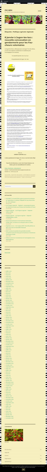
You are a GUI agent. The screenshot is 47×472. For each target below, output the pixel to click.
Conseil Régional (26, 174)
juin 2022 (8, 351)
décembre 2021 (9, 361)
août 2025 (8, 288)
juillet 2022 (8, 349)
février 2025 (9, 298)
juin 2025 (8, 291)
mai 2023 (8, 332)
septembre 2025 (10, 286)
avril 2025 (8, 295)
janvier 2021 (9, 380)
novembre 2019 (9, 399)
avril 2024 (8, 314)
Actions (6, 455)
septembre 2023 (10, 325)
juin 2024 (8, 310)
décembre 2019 (9, 397)
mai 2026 (8, 274)
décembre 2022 (9, 341)
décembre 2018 (9, 416)
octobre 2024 (9, 305)
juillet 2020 (8, 389)
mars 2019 (8, 411)
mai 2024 (8, 312)
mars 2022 (8, 356)
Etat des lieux (8, 449)
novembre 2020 (10, 384)
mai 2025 (8, 293)
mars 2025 (8, 296)
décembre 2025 (9, 281)
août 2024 (8, 308)
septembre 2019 (10, 402)
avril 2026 (8, 276)
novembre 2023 (10, 322)
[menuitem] (1, 1)
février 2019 (9, 413)
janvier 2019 (9, 414)
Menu (39, 11)
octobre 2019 (9, 401)
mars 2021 (8, 377)
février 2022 (9, 358)
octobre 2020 (9, 385)
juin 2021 (8, 372)
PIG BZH (8, 10)
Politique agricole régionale (15, 177)
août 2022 (8, 348)
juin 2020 (8, 390)
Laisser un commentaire (26, 177)
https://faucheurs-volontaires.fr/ (13, 168)
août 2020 (8, 387)
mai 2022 (8, 353)
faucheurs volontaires (25, 176)
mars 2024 (8, 315)
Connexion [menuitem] (6, 1)
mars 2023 (8, 336)
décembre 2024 (9, 302)
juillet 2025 (8, 290)
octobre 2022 (9, 344)
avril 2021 (8, 375)
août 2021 (8, 368)
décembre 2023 (9, 320)
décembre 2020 (9, 382)
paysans (20, 174)
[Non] (45, 468)
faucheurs (19, 176)
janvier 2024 (9, 319)
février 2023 (9, 337)
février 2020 (9, 395)
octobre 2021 (9, 365)
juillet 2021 (8, 370)
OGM (8, 177)
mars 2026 (8, 278)
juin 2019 (8, 407)
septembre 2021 (10, 366)
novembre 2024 (10, 303)
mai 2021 (8, 373)
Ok (23, 469)
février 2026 (9, 279)
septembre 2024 (10, 307)
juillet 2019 (8, 406)
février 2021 (9, 378)
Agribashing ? (8, 461)
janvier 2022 (9, 360)
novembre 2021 (9, 363)
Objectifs (7, 452)
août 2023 (8, 327)
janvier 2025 (9, 300)
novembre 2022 (10, 343)
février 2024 (9, 317)
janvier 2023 (9, 339)
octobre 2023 (9, 324)
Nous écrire (7, 252)
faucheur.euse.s (13, 176)
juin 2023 (8, 331)
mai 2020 (8, 392)
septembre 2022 (10, 346)
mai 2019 (8, 409)
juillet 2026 (9, 271)
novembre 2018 (9, 418)
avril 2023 (8, 334)
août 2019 (8, 404)
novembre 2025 (10, 283)
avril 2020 (8, 394)
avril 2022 (8, 354)
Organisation (8, 458)
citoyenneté (13, 174)
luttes (17, 174)
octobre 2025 (9, 284)
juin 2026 (8, 273)
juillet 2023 (8, 329)
